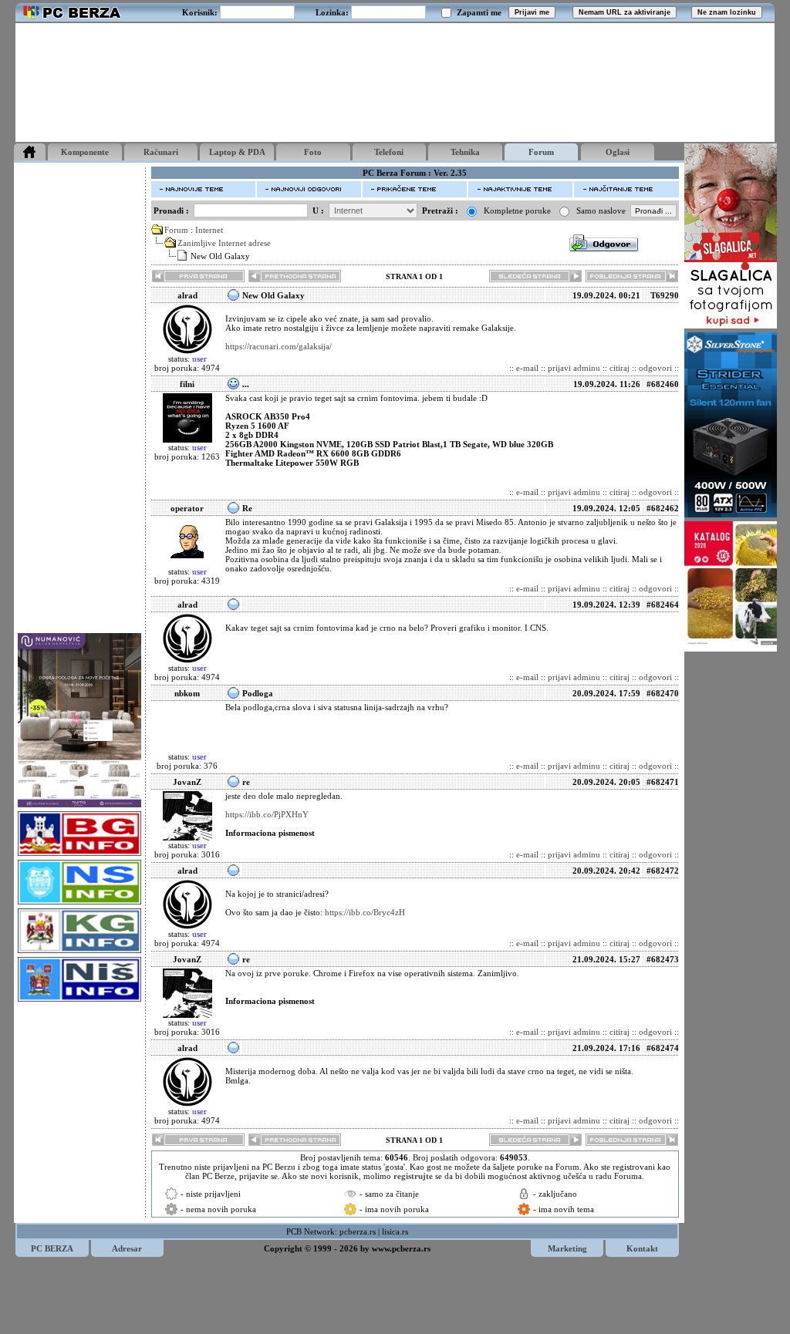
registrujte (413, 1176)
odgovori (655, 367)
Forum (541, 152)
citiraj (619, 367)
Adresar (127, 1248)
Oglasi (618, 152)
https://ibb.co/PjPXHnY (267, 814)
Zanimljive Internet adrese (224, 243)
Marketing (567, 1248)
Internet (209, 229)
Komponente (85, 152)
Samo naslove (601, 210)
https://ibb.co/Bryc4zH (365, 912)
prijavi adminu (574, 367)
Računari (160, 152)
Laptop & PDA (237, 152)
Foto (313, 152)
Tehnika (465, 152)
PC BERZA (52, 1248)
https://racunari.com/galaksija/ (278, 346)
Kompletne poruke (517, 210)
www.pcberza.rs (401, 1248)
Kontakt (642, 1248)
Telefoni (388, 152)
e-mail (527, 367)
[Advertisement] (395, 82)
